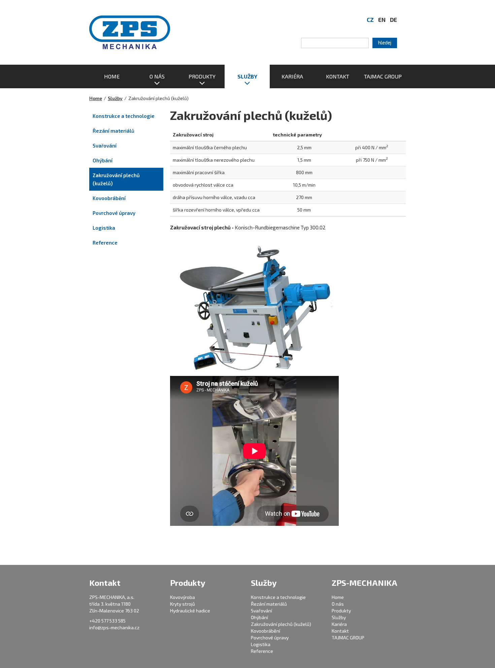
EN (382, 19)
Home (95, 98)
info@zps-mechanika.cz (114, 627)
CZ (370, 19)
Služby (115, 98)
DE (393, 19)
